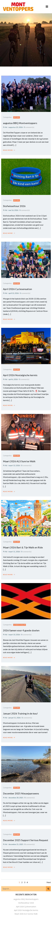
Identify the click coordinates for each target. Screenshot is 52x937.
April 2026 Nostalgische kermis (26, 910)
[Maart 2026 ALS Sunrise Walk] (26, 432)
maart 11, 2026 (14, 552)
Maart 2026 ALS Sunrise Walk (26, 914)
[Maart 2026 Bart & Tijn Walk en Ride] (26, 518)
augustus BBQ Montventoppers (26, 899)
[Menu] (47, 7)
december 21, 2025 (16, 844)
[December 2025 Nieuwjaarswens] (26, 764)
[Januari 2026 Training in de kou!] (26, 684)
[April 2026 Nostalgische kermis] (26, 346)
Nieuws (16, 117)
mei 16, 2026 (13, 210)
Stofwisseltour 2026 (26, 903)
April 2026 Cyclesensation (26, 906)
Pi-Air (5, 127)
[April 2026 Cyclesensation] (26, 259)
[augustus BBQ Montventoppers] (26, 93)
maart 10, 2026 (14, 634)
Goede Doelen (20, 625)
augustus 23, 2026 (16, 127)
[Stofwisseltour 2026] (26, 176)
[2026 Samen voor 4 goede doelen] (26, 601)
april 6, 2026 (13, 379)
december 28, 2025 (16, 798)
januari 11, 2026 (14, 718)
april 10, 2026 (14, 293)
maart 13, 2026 (14, 465)
